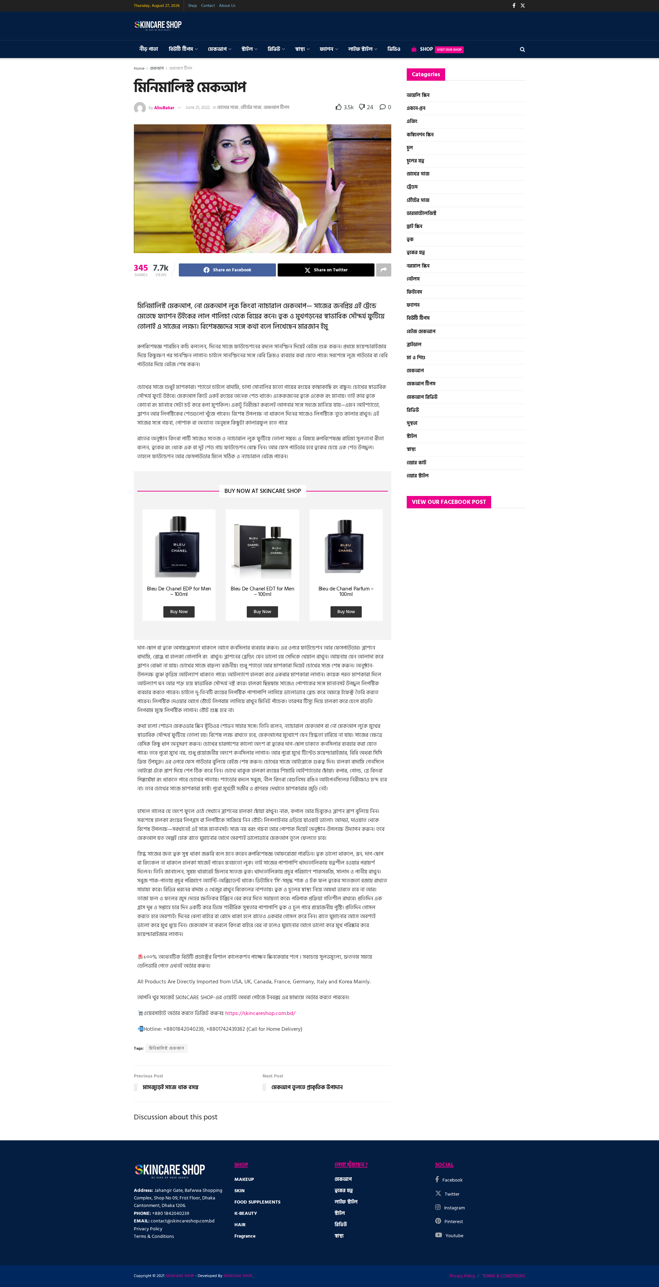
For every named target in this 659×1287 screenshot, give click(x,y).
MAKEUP (244, 1179)
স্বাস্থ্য (300, 49)
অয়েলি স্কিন (418, 95)
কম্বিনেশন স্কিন (420, 135)
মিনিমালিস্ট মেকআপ (166, 1048)
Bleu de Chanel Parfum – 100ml (346, 591)
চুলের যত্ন (415, 161)
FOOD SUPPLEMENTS (257, 1202)
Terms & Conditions (154, 1236)
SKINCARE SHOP (179, 1276)
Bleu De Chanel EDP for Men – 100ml (179, 591)
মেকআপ (217, 49)
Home (139, 68)
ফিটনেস (414, 292)
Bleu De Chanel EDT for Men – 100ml (262, 591)
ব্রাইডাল (414, 345)
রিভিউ (274, 49)
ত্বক (410, 240)
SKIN (239, 1191)
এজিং (412, 121)
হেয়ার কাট (416, 463)
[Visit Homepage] (158, 26)
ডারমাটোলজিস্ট (421, 213)
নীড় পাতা (148, 49)
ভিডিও (394, 49)
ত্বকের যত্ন (416, 253)
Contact (208, 5)
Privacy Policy (148, 1229)
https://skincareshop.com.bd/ (260, 1013)
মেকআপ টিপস (180, 68)
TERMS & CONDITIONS (503, 1276)
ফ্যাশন (326, 49)
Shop (192, 5)
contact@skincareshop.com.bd (183, 1221)
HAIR (240, 1225)
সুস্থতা (412, 423)
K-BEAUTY (245, 1213)
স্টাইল (247, 49)
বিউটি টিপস (181, 49)
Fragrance (244, 1236)
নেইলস (413, 279)
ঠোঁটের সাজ (251, 107)
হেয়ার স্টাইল (418, 476)
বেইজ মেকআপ (421, 332)
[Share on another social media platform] (383, 269)
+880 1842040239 (170, 1213)
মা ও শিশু (416, 358)
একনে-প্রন (416, 108)
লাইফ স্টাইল (360, 49)
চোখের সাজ (228, 107)
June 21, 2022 (198, 107)
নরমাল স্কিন (418, 266)
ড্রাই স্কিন (414, 226)
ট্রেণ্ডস (412, 187)
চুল (410, 148)
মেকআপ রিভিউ (422, 397)
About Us (227, 5)
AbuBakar (164, 107)
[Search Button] (522, 49)
